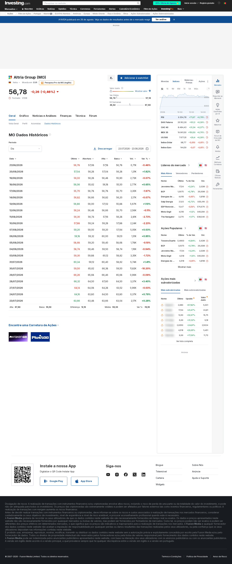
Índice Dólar (166, 142)
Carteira (160, 478)
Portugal (37, 14)
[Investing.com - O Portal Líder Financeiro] (17, 3)
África (125, 14)
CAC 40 (164, 127)
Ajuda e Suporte (200, 478)
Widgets (160, 484)
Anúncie (196, 471)
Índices (176, 81)
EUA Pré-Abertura (62, 14)
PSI (162, 117)
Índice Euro (166, 147)
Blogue (159, 465)
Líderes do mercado (173, 165)
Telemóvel (161, 471)
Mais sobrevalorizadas (195, 290)
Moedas (165, 81)
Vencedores (181, 173)
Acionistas (36, 123)
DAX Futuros (167, 122)
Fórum (93, 115)
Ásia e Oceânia (114, 14)
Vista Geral (14, 123)
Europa (87, 14)
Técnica (80, 115)
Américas (77, 14)
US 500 (164, 137)
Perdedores (197, 173)
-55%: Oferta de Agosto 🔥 (167, 3)
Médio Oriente (99, 14)
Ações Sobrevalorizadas (163, 14)
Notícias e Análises (44, 115)
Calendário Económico (129, 9)
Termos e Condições (171, 556)
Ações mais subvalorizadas (170, 280)
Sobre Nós (197, 465)
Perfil (24, 123)
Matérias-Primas (189, 81)
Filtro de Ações (150, 9)
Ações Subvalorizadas (140, 14)
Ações (10, 14)
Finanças (65, 115)
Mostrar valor (141, 91)
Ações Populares (171, 228)
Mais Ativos (166, 173)
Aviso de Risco (220, 556)
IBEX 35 (164, 132)
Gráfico (24, 115)
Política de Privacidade (197, 556)
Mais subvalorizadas (170, 290)
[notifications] (219, 2)
